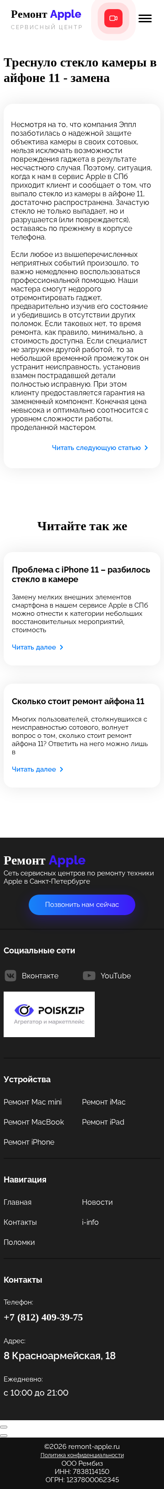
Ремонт (47, 18)
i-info (90, 1222)
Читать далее (34, 647)
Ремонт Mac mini (33, 1102)
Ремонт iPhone (29, 1142)
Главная (17, 1202)
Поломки (19, 1242)
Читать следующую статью (96, 448)
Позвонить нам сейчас (82, 905)
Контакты (20, 1222)
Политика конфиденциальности (82, 1455)
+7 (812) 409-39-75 (43, 1317)
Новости (97, 1202)
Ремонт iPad (103, 1122)
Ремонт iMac (104, 1102)
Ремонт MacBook (34, 1122)
